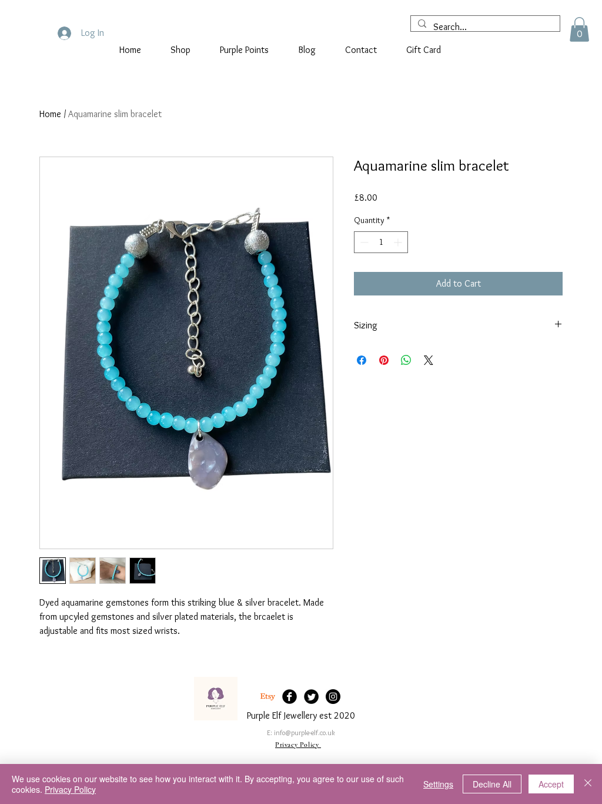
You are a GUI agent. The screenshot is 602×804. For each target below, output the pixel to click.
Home (50, 113)
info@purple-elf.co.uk (304, 732)
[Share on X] (429, 360)
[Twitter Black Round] (311, 696)
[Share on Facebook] (361, 360)
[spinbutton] (381, 242)
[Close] (588, 784)
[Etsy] (267, 696)
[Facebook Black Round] (289, 696)
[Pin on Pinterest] (384, 360)
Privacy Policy (70, 789)
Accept (551, 784)
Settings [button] (438, 784)
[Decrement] (363, 242)
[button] (579, 29)
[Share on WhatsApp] (406, 360)
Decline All (492, 784)
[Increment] (399, 242)
